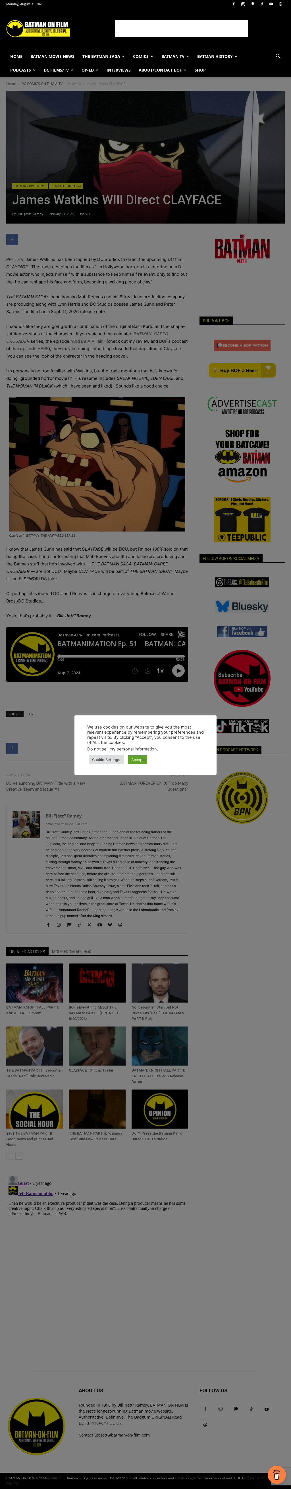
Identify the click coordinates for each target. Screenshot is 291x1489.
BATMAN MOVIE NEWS (52, 56)
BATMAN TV (172, 56)
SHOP (200, 70)
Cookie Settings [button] (106, 759)
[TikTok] (261, 4)
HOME (16, 56)
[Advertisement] (181, 28)
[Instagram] (243, 4)
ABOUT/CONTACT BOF (160, 70)
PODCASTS (20, 70)
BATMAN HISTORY (215, 56)
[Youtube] (271, 4)
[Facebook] (233, 4)
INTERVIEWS (119, 70)
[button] (278, 57)
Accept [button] (137, 759)
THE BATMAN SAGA (101, 56)
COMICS (141, 56)
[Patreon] (252, 4)
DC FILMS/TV (56, 70)
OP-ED (88, 70)
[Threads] (280, 4)
